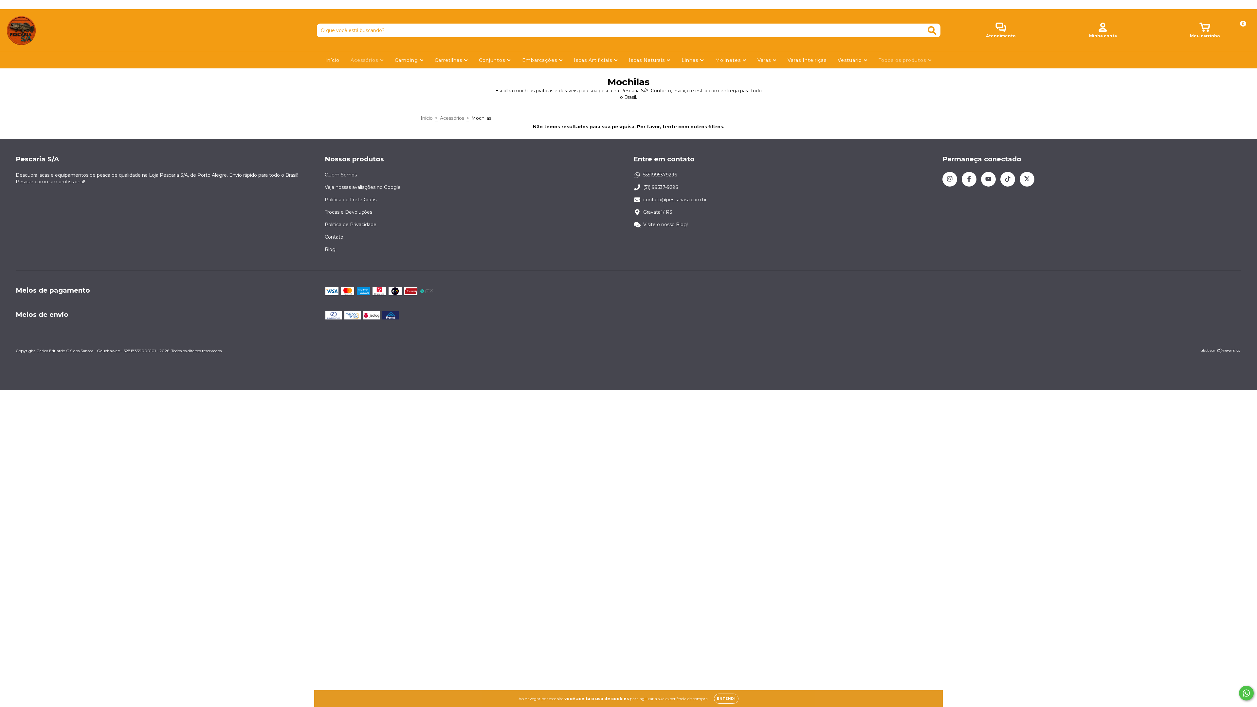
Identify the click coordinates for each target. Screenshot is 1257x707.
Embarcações (540, 60)
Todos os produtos (903, 60)
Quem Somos (341, 175)
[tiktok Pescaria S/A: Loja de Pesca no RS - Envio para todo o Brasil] (40, 5)
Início (332, 60)
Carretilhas (449, 60)
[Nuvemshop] (1220, 351)
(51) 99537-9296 (660, 187)
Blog (330, 249)
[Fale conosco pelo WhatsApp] (1246, 693)
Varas (765, 60)
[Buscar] (932, 30)
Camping (407, 60)
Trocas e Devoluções (348, 212)
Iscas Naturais (647, 60)
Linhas (691, 60)
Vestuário (851, 60)
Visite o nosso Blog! (665, 224)
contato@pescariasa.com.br (675, 200)
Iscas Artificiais (594, 60)
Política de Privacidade (350, 224)
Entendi (726, 699)
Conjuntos (493, 60)
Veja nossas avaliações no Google (363, 187)
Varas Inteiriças (807, 60)
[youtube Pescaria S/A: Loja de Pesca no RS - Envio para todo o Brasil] (30, 5)
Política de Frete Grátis (350, 200)
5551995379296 (660, 175)
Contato (334, 237)
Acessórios (365, 60)
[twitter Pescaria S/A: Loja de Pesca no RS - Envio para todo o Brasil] (49, 5)
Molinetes (728, 60)
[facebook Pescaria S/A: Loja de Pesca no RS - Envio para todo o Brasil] (20, 5)
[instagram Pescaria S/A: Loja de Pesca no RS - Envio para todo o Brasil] (10, 5)
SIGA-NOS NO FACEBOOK (629, 4)
